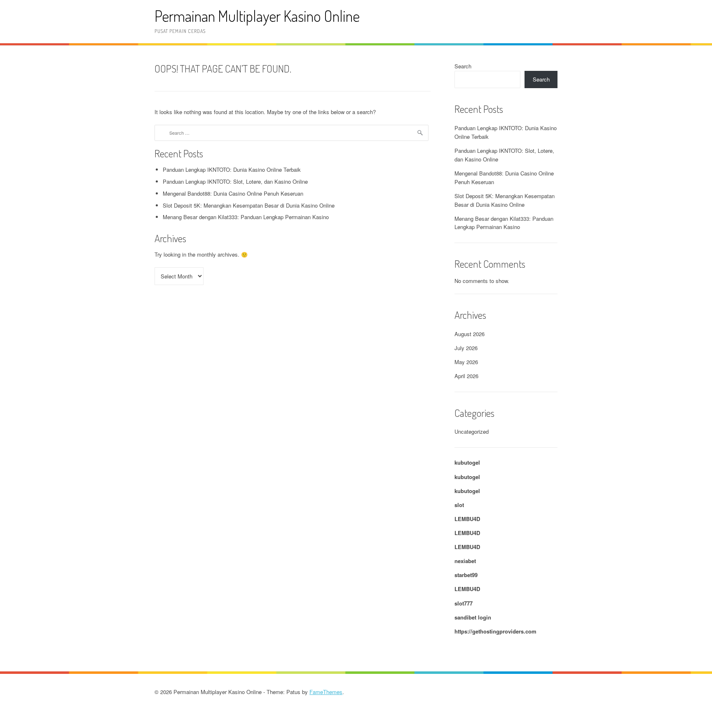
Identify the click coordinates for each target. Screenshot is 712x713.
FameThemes (325, 692)
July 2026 (466, 348)
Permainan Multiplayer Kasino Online (257, 16)
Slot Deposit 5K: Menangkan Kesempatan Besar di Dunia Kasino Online (249, 205)
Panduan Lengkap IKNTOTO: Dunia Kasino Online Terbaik (232, 169)
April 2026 (466, 376)
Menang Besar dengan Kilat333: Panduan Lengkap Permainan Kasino (246, 217)
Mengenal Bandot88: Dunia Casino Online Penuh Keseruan (233, 193)
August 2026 (469, 334)
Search (462, 66)
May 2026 (466, 362)
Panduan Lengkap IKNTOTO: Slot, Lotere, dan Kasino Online (235, 181)
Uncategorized (471, 431)
